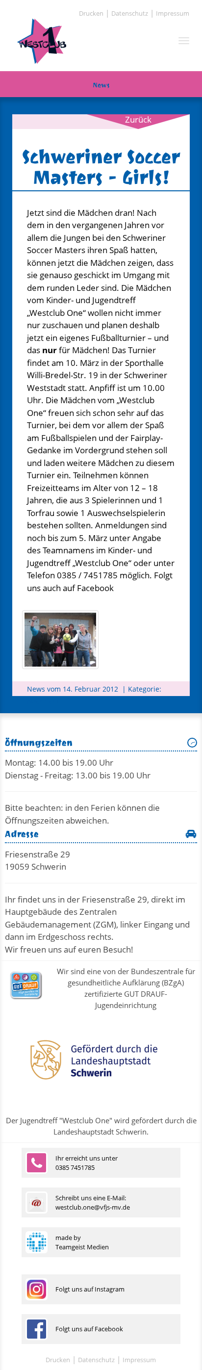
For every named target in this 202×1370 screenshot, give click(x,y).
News (101, 85)
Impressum (172, 13)
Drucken (91, 13)
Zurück (138, 119)
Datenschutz (129, 13)
